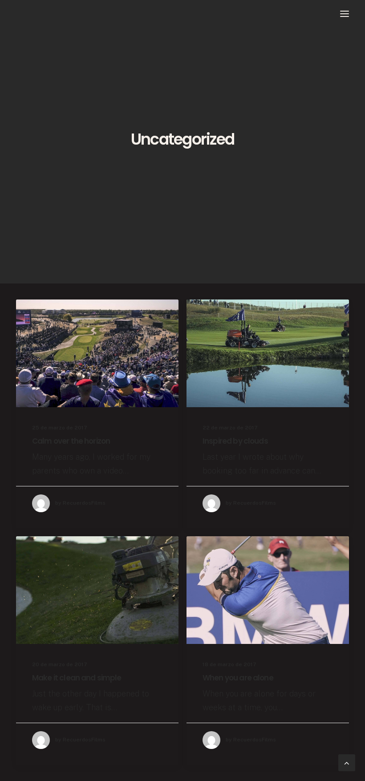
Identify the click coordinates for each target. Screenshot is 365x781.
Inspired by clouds (235, 441)
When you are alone (238, 677)
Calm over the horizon (71, 441)
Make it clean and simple (77, 677)
